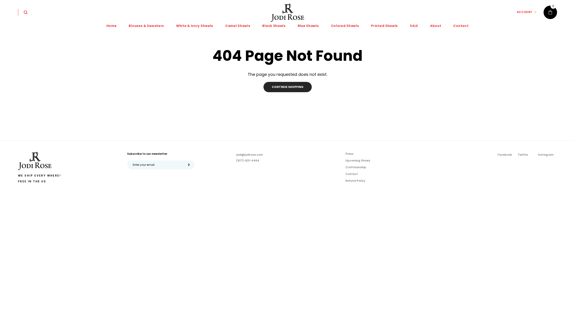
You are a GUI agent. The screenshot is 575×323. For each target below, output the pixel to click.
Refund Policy (355, 181)
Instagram (545, 155)
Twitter (523, 155)
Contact (351, 174)
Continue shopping (287, 87)
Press (349, 154)
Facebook (505, 155)
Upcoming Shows (357, 160)
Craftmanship (355, 167)
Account (524, 12)
